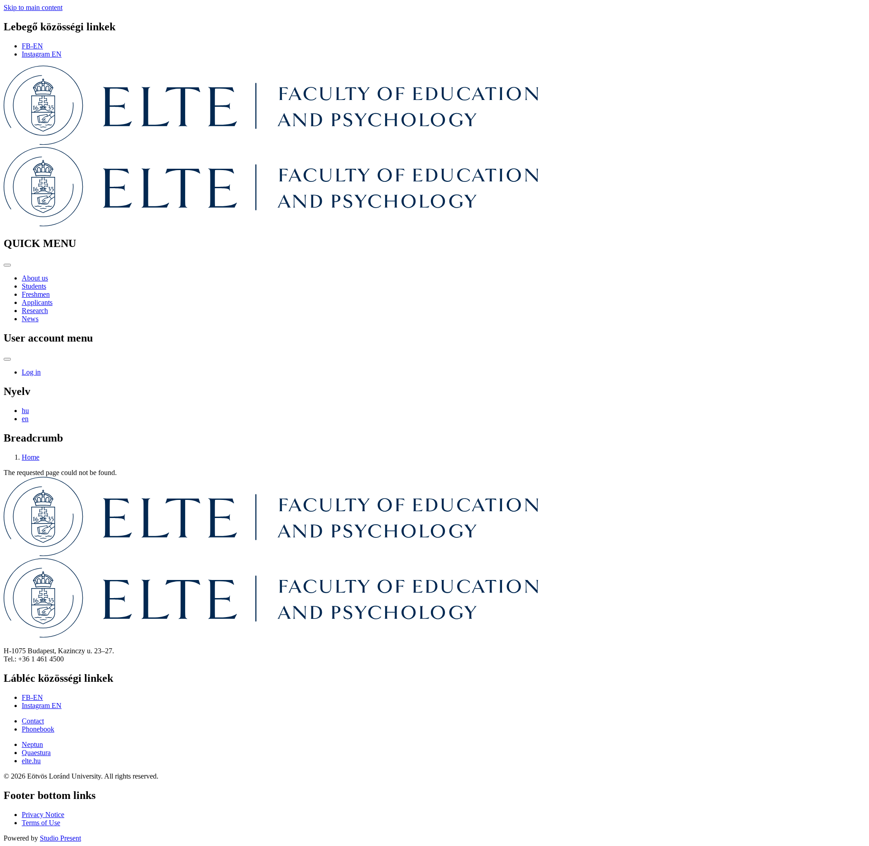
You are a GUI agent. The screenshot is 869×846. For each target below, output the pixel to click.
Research (35, 310)
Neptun (32, 744)
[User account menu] (7, 359)
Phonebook (38, 729)
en (25, 419)
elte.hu (31, 761)
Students (34, 286)
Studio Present (60, 838)
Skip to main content (33, 7)
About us (35, 278)
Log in (31, 372)
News (30, 319)
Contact (33, 721)
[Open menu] (7, 265)
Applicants (37, 302)
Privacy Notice (43, 814)
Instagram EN (42, 54)
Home (30, 457)
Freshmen (36, 294)
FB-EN (32, 46)
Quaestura (36, 752)
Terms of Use (41, 823)
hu (25, 410)
